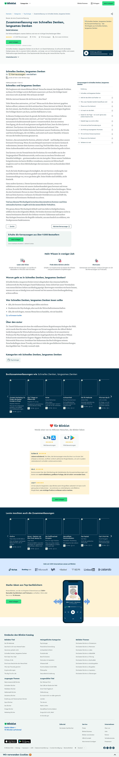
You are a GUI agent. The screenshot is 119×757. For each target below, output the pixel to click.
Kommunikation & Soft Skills (48, 667)
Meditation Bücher (9, 689)
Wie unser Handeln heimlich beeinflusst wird (95, 102)
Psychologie (27, 14)
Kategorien (24, 3)
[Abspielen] (86, 53)
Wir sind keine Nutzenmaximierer (93, 134)
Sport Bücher (8, 702)
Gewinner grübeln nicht (11, 650)
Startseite (9, 14)
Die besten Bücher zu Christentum (86, 643)
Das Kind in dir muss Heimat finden (14, 646)
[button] (59, 755)
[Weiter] (111, 396)
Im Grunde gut (44, 716)
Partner (107, 735)
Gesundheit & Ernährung (47, 673)
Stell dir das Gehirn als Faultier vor (93, 97)
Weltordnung (44, 692)
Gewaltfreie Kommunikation (48, 709)
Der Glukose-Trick (45, 682)
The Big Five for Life (10, 673)
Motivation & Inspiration (47, 660)
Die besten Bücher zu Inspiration (85, 670)
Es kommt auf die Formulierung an (93, 125)
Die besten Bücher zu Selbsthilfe (85, 653)
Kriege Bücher (8, 709)
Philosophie (43, 670)
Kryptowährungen (9, 670)
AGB (32, 748)
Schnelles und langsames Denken (90, 93)
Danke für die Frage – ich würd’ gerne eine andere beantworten (93, 116)
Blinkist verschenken (88, 735)
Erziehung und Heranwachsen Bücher (15, 699)
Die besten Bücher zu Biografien (85, 667)
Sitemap (17, 748)
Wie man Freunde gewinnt (12, 667)
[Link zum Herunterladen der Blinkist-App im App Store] (10, 741)
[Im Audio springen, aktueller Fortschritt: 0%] (99, 54)
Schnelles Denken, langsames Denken (15, 653)
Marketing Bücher (9, 712)
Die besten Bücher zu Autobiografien (87, 663)
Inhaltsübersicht (11, 57)
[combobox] (81, 748)
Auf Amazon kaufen (15, 315)
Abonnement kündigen (89, 741)
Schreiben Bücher (9, 685)
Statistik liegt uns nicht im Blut (92, 121)
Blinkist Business (82, 3)
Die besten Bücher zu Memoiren (85, 646)
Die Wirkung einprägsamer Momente (94, 129)
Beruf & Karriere (45, 657)
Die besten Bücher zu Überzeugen (86, 673)
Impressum (25, 748)
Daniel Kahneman (12, 30)
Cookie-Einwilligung (56, 748)
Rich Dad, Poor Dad (10, 657)
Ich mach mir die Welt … (90, 110)
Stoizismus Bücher (9, 695)
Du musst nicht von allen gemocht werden (50, 697)
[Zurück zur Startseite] (10, 3)
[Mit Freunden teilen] (112, 14)
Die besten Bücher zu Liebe (84, 650)
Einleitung (84, 89)
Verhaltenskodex (110, 738)
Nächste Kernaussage (60, 226)
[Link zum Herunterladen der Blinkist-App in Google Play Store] (24, 741)
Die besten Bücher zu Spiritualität (86, 660)
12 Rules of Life (8, 660)
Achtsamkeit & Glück (46, 650)
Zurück (12, 226)
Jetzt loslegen (108, 3)
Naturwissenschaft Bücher (12, 682)
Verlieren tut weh (88, 142)
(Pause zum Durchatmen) (91, 106)
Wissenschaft (44, 663)
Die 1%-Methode (9, 643)
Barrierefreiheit (68, 748)
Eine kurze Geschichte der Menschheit (15, 663)
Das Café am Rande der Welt (48, 685)
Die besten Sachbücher (66, 728)
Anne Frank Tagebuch (46, 689)
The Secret (43, 702)
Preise (84, 728)
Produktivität (44, 653)
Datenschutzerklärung (41, 748)
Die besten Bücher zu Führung (85, 657)
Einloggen (96, 3)
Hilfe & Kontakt (86, 738)
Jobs (106, 731)
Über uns (107, 728)
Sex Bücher (7, 705)
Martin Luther (44, 705)
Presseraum (108, 741)
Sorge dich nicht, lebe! (47, 712)
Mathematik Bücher (10, 692)
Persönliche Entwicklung (47, 646)
